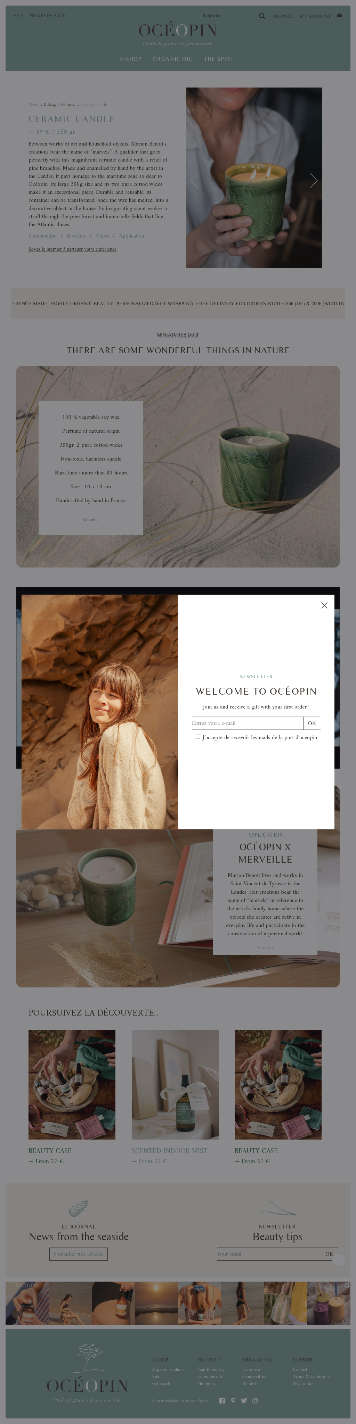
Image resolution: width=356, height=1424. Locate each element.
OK (312, 723)
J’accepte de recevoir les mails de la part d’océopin (260, 738)
